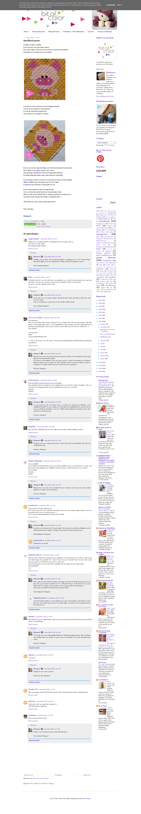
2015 (100, 362)
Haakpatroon (100, 224)
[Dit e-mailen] (37, 224)
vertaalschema (108, 289)
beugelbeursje (100, 247)
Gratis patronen (38, 32)
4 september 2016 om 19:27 (43, 616)
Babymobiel (112, 213)
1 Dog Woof (37, 173)
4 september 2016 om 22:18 (44, 655)
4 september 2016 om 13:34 (52, 525)
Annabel (31, 616)
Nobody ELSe (103, 380)
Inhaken (111, 224)
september (103, 327)
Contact (91, 32)
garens (108, 251)
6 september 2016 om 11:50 (52, 669)
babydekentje (109, 236)
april (102, 349)
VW (113, 228)
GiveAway (104, 221)
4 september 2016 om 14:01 (52, 353)
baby (98, 237)
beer (109, 245)
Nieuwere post (28, 775)
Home (26, 32)
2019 (100, 312)
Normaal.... (110, 405)
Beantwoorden (33, 249)
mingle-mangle (33, 239)
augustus (103, 340)
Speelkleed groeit (105, 337)
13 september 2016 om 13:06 (44, 701)
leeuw (97, 273)
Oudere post (87, 775)
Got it (119, 5)
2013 (100, 368)
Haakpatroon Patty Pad (106, 465)
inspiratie (100, 269)
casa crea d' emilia (35, 318)
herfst (108, 265)
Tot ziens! (101, 664)
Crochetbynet (103, 680)
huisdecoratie (109, 267)
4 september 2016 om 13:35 (52, 540)
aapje (111, 232)
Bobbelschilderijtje (104, 219)
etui (108, 249)
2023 (100, 300)
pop (111, 281)
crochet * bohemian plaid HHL (110, 709)
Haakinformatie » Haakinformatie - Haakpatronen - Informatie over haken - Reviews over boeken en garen (106, 460)
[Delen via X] (41, 224)
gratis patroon (106, 258)
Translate (111, 145)
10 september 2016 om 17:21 (46, 689)
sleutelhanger (110, 285)
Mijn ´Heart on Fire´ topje (110, 432)
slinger (103, 287)
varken (98, 289)
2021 (100, 306)
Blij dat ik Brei (103, 403)
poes (114, 279)
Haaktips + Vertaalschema (73, 32)
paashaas (112, 277)
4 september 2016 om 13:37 (52, 485)
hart (100, 265)
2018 (100, 315)
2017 (100, 318)
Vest (106, 230)
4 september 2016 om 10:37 (52, 257)
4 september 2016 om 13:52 (52, 440)
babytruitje (110, 243)
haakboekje (107, 260)
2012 (100, 371)
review (111, 283)
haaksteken (112, 263)
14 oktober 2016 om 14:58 (51, 729)
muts (104, 275)
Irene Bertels (32, 505)
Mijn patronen (54, 32)
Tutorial (106, 228)
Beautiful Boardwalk (105, 580)
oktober (103, 324)
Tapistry (98, 228)
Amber (98, 211)
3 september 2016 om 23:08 (46, 427)
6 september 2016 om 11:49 (52, 632)
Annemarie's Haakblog (106, 528)
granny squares (103, 253)
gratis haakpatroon (104, 255)
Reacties (33, 253)
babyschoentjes (101, 241)
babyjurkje (99, 238)
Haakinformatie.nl (34, 555)
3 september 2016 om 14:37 (41, 277)
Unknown (31, 655)
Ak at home (102, 706)
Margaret (37, 257)
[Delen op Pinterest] (45, 224)
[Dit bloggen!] (39, 224)
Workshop (113, 230)
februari (103, 356)
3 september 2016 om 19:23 (48, 380)
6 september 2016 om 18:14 (55, 598)
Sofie (30, 277)
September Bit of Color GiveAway (107, 330)
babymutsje (109, 238)
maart (102, 353)
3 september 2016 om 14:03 (48, 239)
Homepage (58, 775)
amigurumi (102, 234)
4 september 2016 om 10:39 (52, 295)
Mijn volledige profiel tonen (105, 96)
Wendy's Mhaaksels (35, 461)
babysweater (100, 243)
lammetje (110, 271)
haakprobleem (100, 263)
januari (102, 359)
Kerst (98, 226)
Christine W (32, 689)
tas (111, 287)
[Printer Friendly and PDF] (30, 224)
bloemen (110, 247)
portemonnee (100, 283)
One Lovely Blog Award (107, 334)
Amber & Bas (106, 211)
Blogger (88, 798)
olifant (111, 275)
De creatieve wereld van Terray (105, 605)
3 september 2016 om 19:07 (51, 318)
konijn (102, 271)
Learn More (110, 5)
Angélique (32, 427)
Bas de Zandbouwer (110, 217)
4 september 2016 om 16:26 (50, 555)
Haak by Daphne (104, 483)
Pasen (110, 226)
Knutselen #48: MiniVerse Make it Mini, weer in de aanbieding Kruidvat (106, 384)
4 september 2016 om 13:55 (52, 402)
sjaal (98, 285)
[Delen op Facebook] (43, 224)
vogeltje (105, 291)
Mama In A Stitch (104, 507)
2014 (100, 365)
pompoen (103, 281)
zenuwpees (32, 715)
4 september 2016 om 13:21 (46, 505)
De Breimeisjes (33, 380)
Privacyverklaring (105, 32)
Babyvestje (103, 215)
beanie (98, 245)
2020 (100, 309)
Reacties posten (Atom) (41, 778)
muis (97, 275)
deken (98, 249)
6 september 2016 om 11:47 (52, 579)
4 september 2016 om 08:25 (52, 461)
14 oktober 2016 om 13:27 (45, 715)
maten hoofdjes (108, 273)
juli (101, 343)
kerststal (113, 269)
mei (101, 346)
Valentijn (99, 230)
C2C (42, 226)
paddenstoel (105, 279)
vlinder (98, 291)
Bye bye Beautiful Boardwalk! (110, 584)
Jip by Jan (101, 662)
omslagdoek (100, 277)
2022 (100, 303)
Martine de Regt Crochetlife (104, 632)
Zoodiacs (47, 226)
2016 (100, 321)
